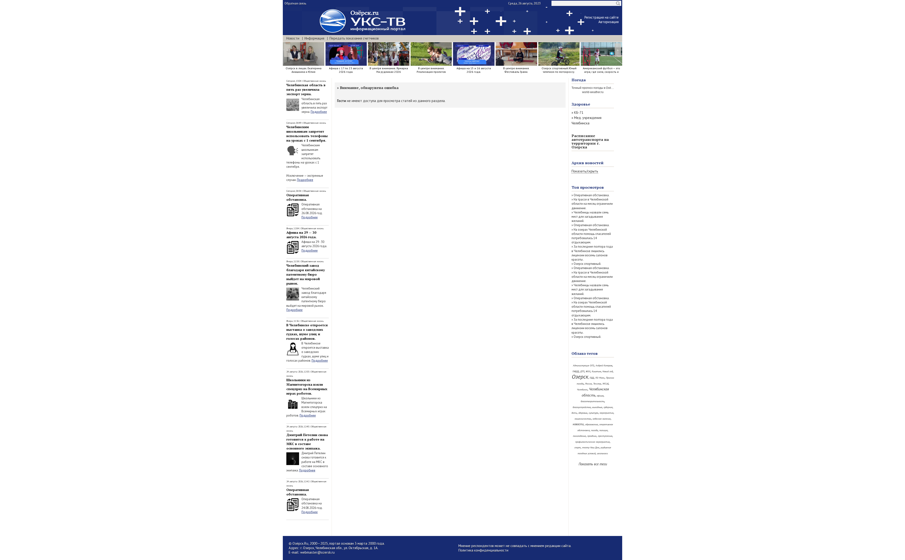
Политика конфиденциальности (483, 550)
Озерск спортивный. (587, 264)
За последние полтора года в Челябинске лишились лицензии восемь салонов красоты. (592, 253)
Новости (292, 38)
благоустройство (582, 407)
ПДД (592, 377)
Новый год (607, 371)
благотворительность (592, 401)
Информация (314, 38)
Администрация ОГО (583, 365)
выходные (597, 407)
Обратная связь (295, 3)
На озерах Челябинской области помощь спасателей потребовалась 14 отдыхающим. (591, 236)
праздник (591, 435)
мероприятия (606, 412)
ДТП (582, 371)
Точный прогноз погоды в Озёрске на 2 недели (603, 88)
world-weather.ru (593, 92)
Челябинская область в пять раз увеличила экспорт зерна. (305, 89)
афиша (600, 395)
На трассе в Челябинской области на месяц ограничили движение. (592, 203)
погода (594, 430)
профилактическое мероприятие (592, 441)
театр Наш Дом (590, 447)
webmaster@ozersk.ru (317, 552)
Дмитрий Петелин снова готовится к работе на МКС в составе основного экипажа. (307, 441)
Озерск (580, 376)
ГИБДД (575, 371)
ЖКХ (588, 371)
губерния (608, 407)
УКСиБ (605, 383)
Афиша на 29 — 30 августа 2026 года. (301, 234)
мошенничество (583, 418)
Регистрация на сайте (601, 17)
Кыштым (596, 371)
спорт (577, 447)
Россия (588, 383)
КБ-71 (578, 112)
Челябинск (582, 389)
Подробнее (319, 112)
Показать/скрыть (585, 171)
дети (574, 412)
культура (593, 412)
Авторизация (608, 22)
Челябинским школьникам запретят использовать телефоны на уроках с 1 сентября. (307, 134)
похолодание (579, 435)
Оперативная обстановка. (297, 197)
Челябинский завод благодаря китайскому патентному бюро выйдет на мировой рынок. (305, 274)
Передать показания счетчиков (354, 38)
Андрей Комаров (604, 365)
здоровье (582, 412)
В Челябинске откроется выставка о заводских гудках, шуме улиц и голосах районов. (307, 332)
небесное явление (601, 418)
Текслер (597, 383)
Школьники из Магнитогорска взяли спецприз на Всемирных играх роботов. (306, 387)
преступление (605, 435)
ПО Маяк (600, 377)
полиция (603, 430)
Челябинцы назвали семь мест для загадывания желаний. (590, 216)
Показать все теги (593, 464)
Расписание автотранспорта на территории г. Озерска (590, 141)
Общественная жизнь (314, 80)
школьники (602, 453)
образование (591, 424)
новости (578, 424)
